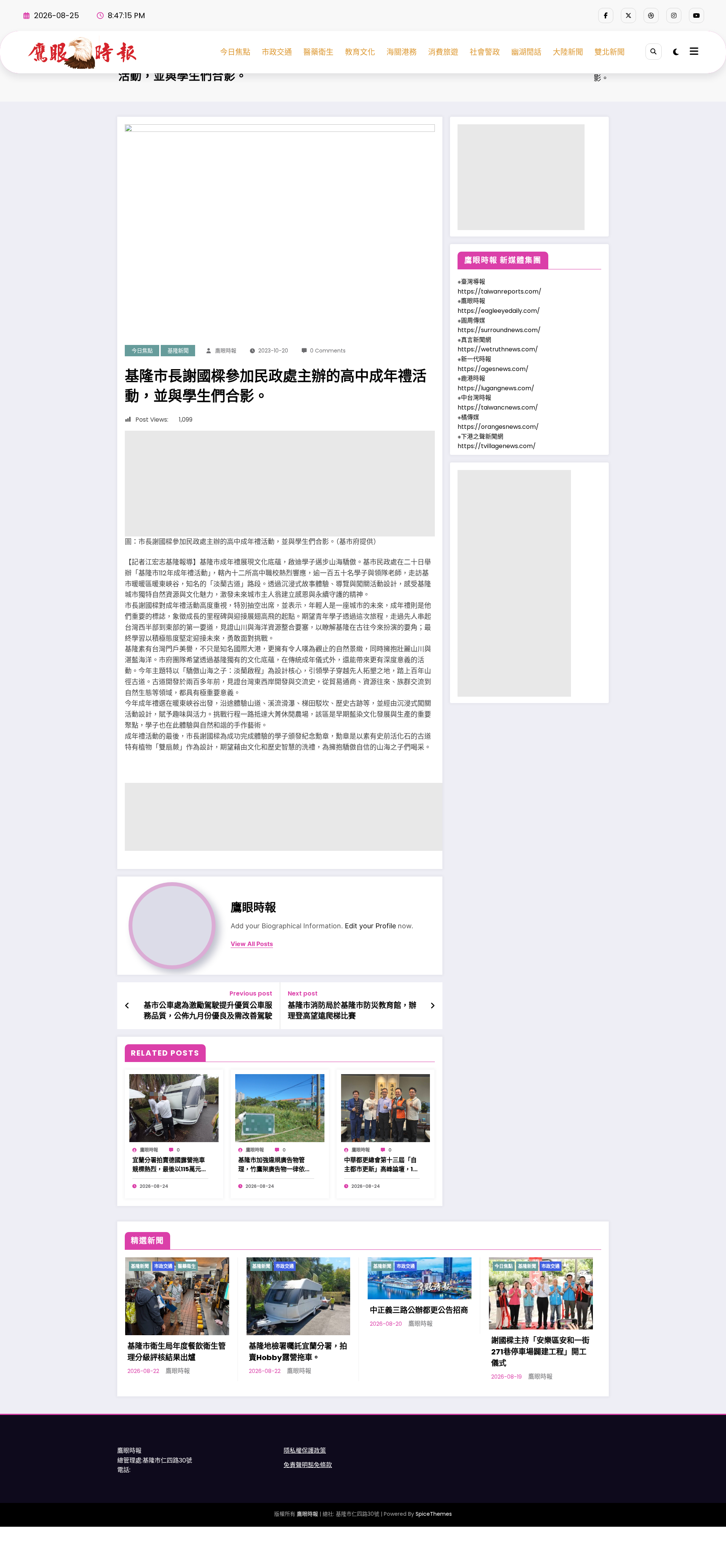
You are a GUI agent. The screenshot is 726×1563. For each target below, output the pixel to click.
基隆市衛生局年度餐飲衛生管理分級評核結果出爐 (176, 1352)
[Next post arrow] (432, 1006)
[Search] (653, 51)
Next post (303, 993)
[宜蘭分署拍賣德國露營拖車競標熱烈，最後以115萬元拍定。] (174, 1107)
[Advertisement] (280, 483)
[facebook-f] (605, 15)
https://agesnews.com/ (493, 369)
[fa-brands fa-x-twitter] (628, 15)
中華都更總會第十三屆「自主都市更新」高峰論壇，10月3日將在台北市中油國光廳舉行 (380, 1165)
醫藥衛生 (318, 52)
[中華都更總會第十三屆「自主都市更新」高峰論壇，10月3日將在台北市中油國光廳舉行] (385, 1107)
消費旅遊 (443, 52)
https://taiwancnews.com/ (498, 407)
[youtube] (696, 15)
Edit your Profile (370, 926)
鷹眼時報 (225, 350)
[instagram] (673, 15)
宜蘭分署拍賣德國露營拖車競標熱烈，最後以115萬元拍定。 (169, 1165)
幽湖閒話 (526, 52)
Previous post (251, 993)
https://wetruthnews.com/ (498, 349)
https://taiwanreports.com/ (499, 291)
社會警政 (485, 52)
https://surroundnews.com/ (499, 330)
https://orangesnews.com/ (498, 426)
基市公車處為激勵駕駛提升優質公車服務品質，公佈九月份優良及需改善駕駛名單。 (208, 1011)
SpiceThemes (434, 1514)
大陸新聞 (568, 52)
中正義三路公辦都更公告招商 (419, 1310)
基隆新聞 (178, 350)
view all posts (252, 944)
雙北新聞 (609, 52)
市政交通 (277, 52)
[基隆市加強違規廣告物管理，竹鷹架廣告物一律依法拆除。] (279, 1107)
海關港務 (401, 52)
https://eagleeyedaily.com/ (499, 310)
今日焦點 (235, 52)
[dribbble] (651, 15)
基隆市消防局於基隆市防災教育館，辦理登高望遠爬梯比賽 (352, 1010)
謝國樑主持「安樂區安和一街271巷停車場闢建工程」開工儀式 (540, 1351)
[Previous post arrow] (127, 1006)
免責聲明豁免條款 (308, 1465)
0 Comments (328, 350)
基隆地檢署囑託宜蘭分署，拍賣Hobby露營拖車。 (298, 1352)
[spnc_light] (676, 52)
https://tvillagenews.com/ (497, 446)
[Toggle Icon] (693, 52)
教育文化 (360, 52)
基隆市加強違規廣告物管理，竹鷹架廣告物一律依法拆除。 (274, 1165)
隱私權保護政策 (305, 1450)
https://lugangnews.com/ (496, 388)
